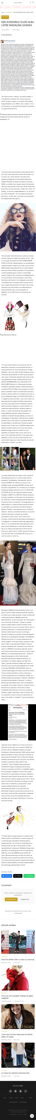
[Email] (25, 1091)
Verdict (30, 1097)
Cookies (25, 1114)
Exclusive (9, 12)
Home (3, 12)
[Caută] (33, 3)
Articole (11, 1097)
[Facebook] (15, 1091)
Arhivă (16, 1097)
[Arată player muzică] (32, 1116)
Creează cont (25, 899)
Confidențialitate (13, 1114)
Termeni (20, 1114)
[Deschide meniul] (2, 3)
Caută (22, 1097)
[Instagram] (10, 1091)
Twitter (18, 876)
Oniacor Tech (23, 1112)
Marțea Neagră (23, 1102)
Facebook (8, 876)
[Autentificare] (31, 3)
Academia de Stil (13, 1102)
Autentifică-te (11, 899)
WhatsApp (30, 876)
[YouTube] (20, 1091)
